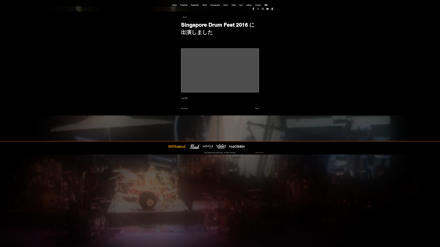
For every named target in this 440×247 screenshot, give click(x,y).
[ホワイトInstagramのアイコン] (262, 9)
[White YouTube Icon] (267, 9)
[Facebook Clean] (253, 9)
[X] (258, 9)
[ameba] (272, 9)
